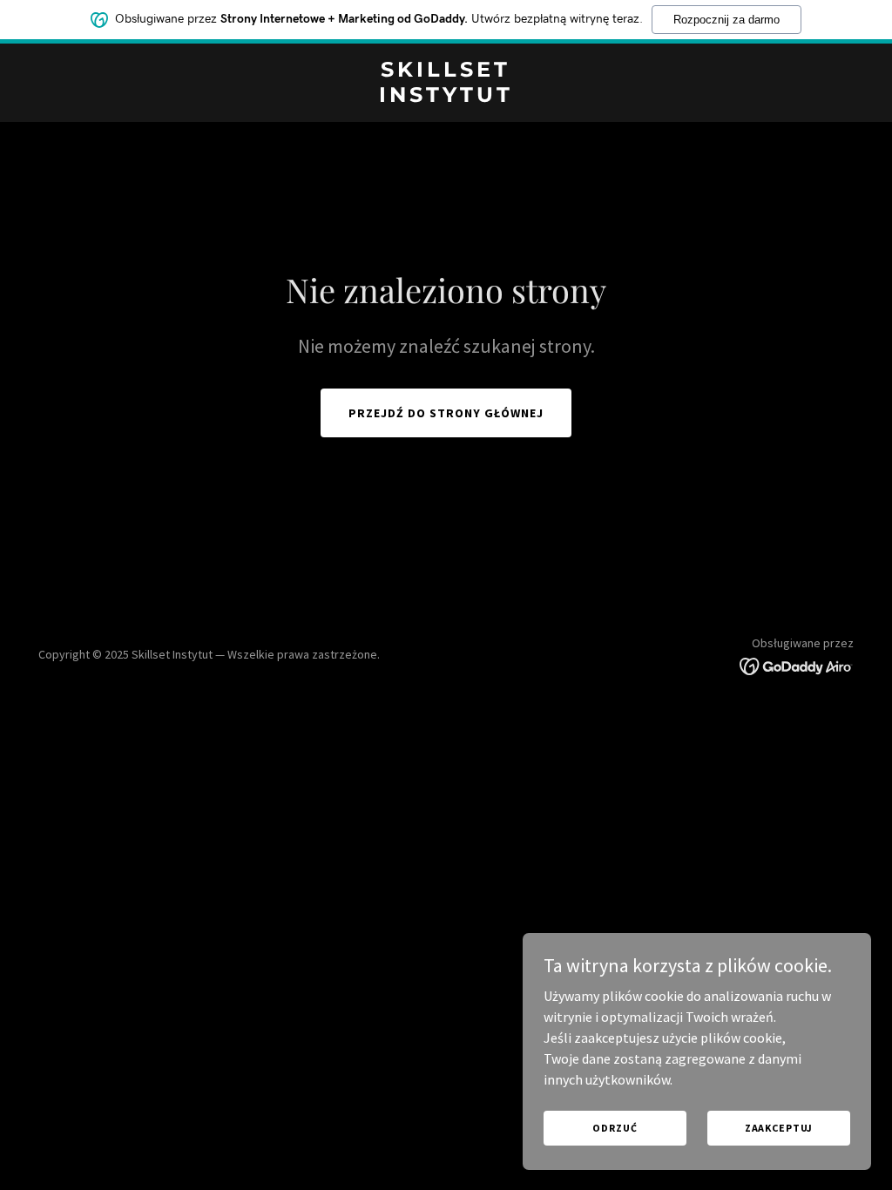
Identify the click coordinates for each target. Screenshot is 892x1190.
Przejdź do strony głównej (446, 413)
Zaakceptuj (779, 1127)
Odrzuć (614, 1127)
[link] (445, 96)
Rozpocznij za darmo (726, 19)
